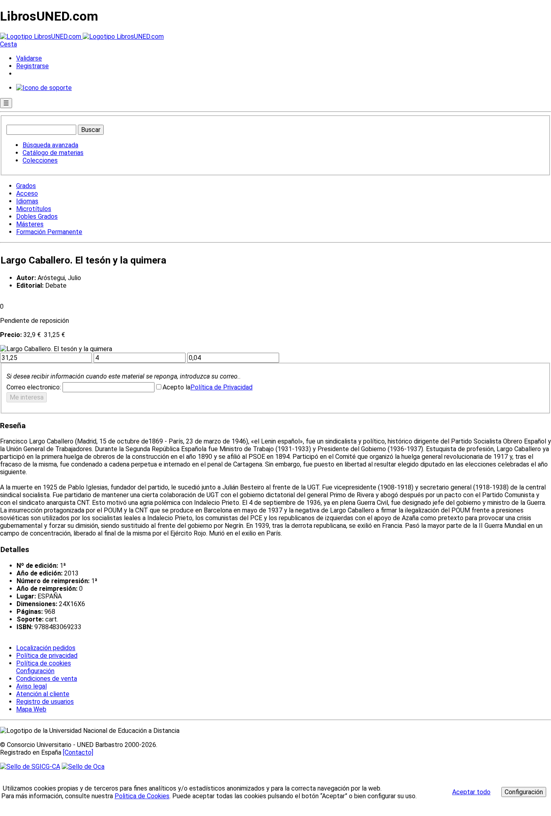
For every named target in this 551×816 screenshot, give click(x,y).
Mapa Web (31, 709)
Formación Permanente (49, 232)
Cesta (8, 44)
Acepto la (176, 387)
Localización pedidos (45, 648)
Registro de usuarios (45, 701)
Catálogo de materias (53, 153)
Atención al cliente (42, 694)
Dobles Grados (37, 216)
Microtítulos (33, 209)
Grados (26, 186)
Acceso (27, 193)
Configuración (34, 671)
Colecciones (40, 160)
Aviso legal (31, 686)
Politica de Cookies (142, 796)
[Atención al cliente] (44, 88)
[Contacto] (78, 752)
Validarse (29, 58)
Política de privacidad (46, 655)
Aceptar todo (471, 792)
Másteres (30, 224)
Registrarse (32, 66)
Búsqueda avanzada (50, 145)
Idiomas (27, 201)
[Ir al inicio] (82, 36)
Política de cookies (43, 663)
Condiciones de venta (46, 678)
